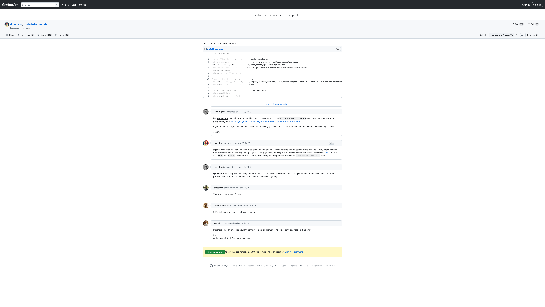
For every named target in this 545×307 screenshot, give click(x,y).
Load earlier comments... (277, 104)
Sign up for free (215, 252)
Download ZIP (533, 35)
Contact (285, 266)
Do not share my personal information (320, 266)
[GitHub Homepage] (211, 266)
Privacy (242, 266)
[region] (272, 75)
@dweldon (222, 118)
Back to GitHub (79, 5)
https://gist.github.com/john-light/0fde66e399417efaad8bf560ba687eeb (265, 121)
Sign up (537, 4)
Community (268, 266)
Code (11, 35)
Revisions (27, 35)
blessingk (218, 187)
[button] (516, 35)
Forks (63, 35)
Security (251, 266)
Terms (234, 266)
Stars (46, 35)
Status (259, 266)
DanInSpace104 (221, 205)
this (327, 152)
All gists (65, 5)
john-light (219, 111)
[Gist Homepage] (10, 4)
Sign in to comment (294, 252)
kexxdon (218, 223)
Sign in (526, 4)
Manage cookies (297, 266)
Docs (277, 266)
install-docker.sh (35, 24)
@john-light (219, 149)
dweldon (16, 24)
